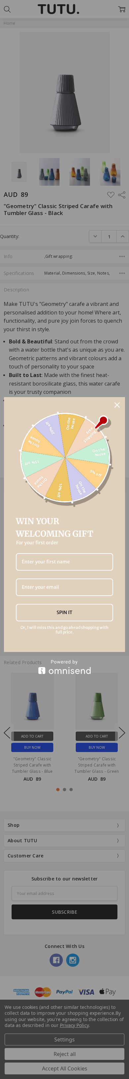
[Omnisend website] (64, 667)
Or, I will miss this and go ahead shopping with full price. (64, 629)
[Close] (117, 405)
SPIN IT (64, 612)
